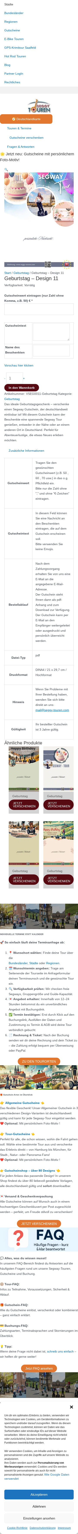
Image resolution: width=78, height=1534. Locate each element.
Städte (8, 4)
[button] (71, 1407)
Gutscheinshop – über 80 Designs (30, 1170)
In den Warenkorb (22, 387)
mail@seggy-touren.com (52, 710)
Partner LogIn (13, 73)
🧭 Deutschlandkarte (26, 119)
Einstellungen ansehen (39, 1518)
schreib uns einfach (60, 1351)
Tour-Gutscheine (18, 1134)
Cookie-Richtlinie (17, 1527)
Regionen (11, 21)
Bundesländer (13, 13)
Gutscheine (12, 30)
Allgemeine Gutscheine (23, 1103)
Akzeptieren (39, 1494)
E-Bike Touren (14, 39)
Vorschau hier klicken (18, 365)
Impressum (64, 1527)
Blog (7, 65)
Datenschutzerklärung (43, 1527)
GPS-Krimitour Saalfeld (20, 47)
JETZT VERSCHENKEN (24, 805)
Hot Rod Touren (15, 56)
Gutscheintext (15, 325)
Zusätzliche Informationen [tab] (26, 450)
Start (7, 273)
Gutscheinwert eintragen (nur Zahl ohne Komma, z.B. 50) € (34, 298)
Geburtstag (21, 273)
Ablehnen (39, 1506)
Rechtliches (12, 82)
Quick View (23, 788)
